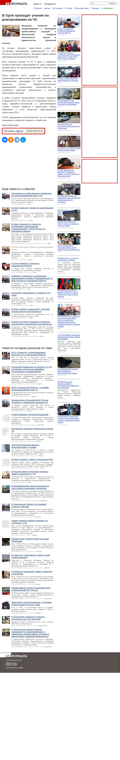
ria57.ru (8, 38)
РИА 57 (19, 131)
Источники (57, 8)
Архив (47, 8)
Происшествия (81, 8)
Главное (38, 8)
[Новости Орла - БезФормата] (14, 3)
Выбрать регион (11, 665)
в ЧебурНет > (108, 8)
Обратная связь (11, 663)
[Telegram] (17, 140)
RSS (21, 668)
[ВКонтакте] (5, 140)
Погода (68, 8)
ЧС (54, 51)
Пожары (95, 8)
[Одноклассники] (11, 140)
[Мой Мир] (23, 140)
